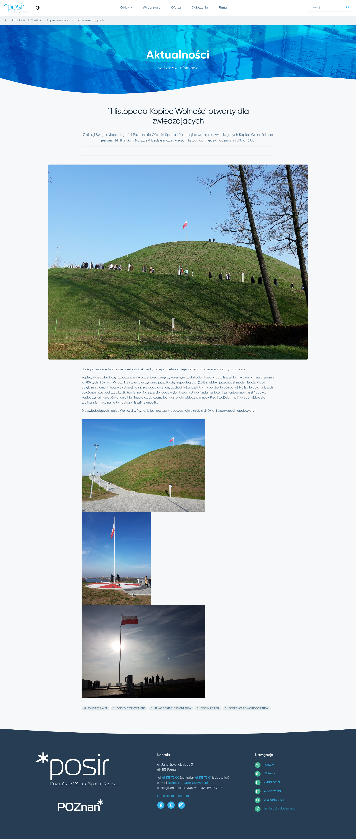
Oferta (176, 7)
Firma (223, 7)
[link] (37, 7)
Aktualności (271, 782)
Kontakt (268, 764)
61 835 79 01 (203, 777)
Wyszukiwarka (273, 799)
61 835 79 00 (170, 777)
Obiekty (126, 7)
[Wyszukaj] (347, 8)
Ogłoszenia (200, 7)
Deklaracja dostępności (280, 808)
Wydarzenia (152, 7)
